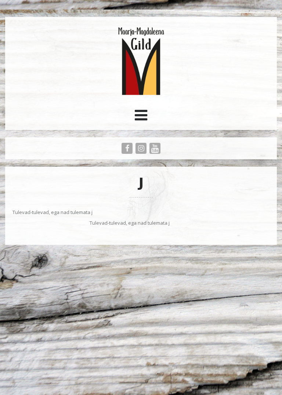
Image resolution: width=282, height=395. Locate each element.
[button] (141, 117)
